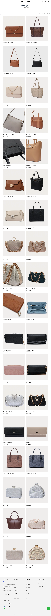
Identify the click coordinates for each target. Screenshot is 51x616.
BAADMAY (28, 587)
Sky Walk (16, 590)
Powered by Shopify (18, 614)
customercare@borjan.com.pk (11, 581)
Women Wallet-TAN (7, 319)
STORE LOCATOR (29, 596)
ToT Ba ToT (16, 598)
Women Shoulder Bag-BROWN (32, 42)
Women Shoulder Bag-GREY (8, 134)
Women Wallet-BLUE (30, 319)
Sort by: (38, 13)
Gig (15, 587)
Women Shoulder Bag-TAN (8, 42)
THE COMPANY (29, 581)
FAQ (27, 590)
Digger (15, 584)
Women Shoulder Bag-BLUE (31, 473)
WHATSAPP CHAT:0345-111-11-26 (9, 596)
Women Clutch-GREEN (30, 288)
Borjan (14, 614)
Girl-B (15, 596)
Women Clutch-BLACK (30, 411)
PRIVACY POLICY (40, 586)
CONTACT (28, 584)
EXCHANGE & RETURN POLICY (42, 582)
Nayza (15, 581)
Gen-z (15, 593)
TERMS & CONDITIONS (42, 589)
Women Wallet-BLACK (7, 350)
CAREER (27, 593)
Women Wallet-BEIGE (30, 442)
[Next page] (34, 573)
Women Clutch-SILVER (7, 411)
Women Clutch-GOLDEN (8, 288)
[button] (2, 1)
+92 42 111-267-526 (9, 584)
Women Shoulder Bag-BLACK (31, 73)
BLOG (27, 598)
